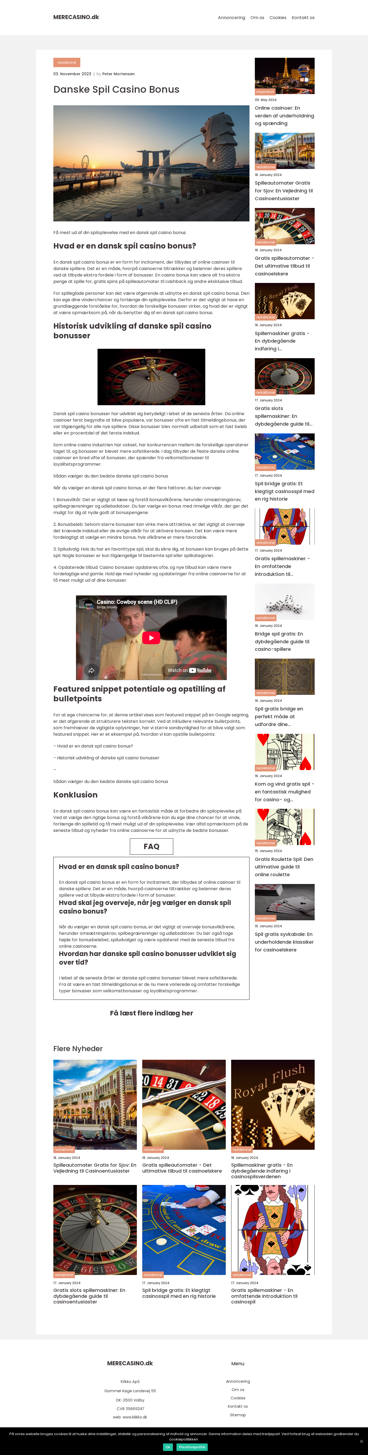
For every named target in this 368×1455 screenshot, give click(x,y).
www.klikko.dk (135, 1417)
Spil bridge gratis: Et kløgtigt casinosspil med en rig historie (284, 491)
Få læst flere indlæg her (151, 1013)
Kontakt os (303, 18)
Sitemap (238, 1415)
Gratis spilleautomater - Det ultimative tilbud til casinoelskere (284, 266)
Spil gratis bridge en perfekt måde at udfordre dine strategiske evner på (280, 717)
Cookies (278, 18)
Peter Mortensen (118, 74)
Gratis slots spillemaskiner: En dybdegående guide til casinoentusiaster (282, 416)
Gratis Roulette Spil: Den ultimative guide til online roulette (284, 867)
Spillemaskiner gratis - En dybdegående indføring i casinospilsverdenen (282, 341)
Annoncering (231, 18)
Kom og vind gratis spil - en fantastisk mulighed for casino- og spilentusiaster (284, 792)
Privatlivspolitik (192, 1447)
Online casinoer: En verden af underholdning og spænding (284, 116)
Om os (257, 18)
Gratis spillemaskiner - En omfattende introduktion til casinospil (282, 566)
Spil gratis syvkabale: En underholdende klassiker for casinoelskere (284, 942)
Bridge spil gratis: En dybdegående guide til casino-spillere (282, 641)
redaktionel (67, 62)
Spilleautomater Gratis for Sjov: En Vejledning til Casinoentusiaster (284, 191)
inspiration (265, 92)
